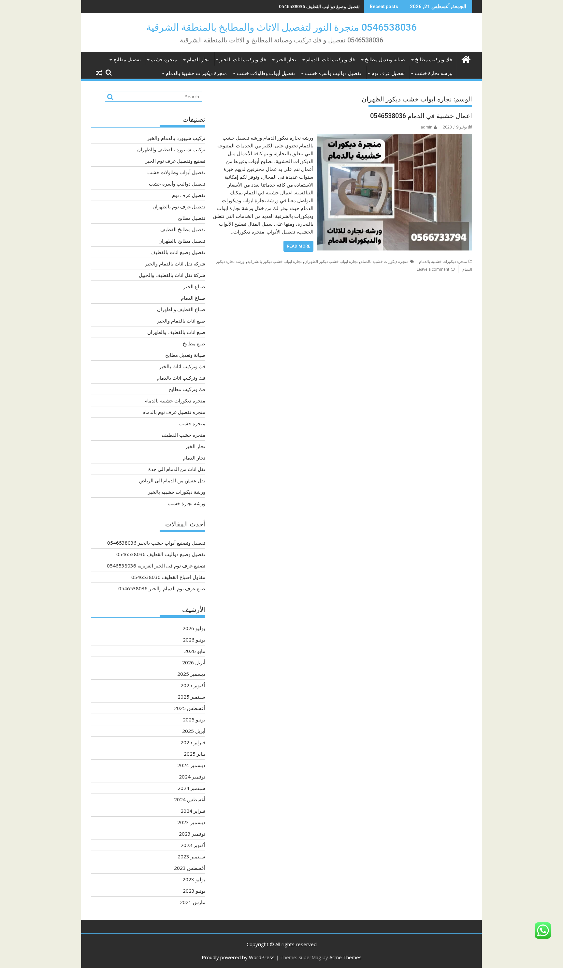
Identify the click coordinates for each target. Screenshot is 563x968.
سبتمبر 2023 (191, 856)
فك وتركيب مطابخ (433, 60)
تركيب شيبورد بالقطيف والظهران (171, 149)
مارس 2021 (192, 902)
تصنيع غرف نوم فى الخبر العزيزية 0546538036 (314, 6)
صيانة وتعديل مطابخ (385, 60)
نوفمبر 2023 (192, 833)
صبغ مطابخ (194, 343)
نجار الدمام (198, 60)
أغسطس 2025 (189, 708)
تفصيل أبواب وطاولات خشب (266, 73)
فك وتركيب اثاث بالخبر (243, 60)
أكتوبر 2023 (192, 845)
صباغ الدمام (193, 298)
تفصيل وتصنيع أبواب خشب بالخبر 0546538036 (156, 542)
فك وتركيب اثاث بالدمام (330, 60)
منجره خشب (164, 60)
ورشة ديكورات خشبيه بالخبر (176, 492)
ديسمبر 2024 (191, 765)
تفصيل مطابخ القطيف (182, 229)
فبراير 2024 (192, 811)
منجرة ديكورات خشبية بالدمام (196, 73)
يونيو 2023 (194, 890)
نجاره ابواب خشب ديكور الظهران (331, 261)
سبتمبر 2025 (191, 696)
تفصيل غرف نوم (388, 73)
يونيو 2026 (194, 639)
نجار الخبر (286, 60)
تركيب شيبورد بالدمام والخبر (176, 138)
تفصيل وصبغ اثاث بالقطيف (178, 252)
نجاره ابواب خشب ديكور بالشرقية (274, 261)
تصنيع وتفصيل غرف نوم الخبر (175, 161)
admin (426, 127)
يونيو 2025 (194, 719)
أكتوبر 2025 (192, 685)
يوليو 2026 (193, 628)
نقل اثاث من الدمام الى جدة (176, 469)
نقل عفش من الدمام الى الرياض (172, 480)
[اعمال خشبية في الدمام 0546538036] (394, 137)
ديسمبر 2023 (191, 822)
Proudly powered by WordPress (238, 957)
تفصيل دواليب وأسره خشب (333, 73)
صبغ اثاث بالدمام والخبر (181, 320)
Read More (298, 246)
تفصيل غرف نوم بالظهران (178, 206)
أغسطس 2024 (189, 799)
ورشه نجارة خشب (433, 73)
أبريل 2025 (193, 731)
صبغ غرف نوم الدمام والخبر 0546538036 (161, 588)
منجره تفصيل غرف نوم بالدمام (173, 412)
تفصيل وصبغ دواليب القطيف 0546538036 (160, 554)
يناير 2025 (194, 753)
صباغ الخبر (194, 286)
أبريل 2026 (193, 662)
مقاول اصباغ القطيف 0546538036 (168, 577)
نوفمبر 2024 (192, 776)
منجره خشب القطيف (183, 434)
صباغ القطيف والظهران (181, 309)
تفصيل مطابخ (127, 60)
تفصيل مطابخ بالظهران (181, 240)
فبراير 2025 (192, 742)
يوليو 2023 (193, 879)
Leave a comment (433, 269)
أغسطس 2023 (189, 868)
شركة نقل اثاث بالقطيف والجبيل (172, 275)
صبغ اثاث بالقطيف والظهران (176, 332)
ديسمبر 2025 (191, 674)
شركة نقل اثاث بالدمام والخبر (175, 263)
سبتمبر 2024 (191, 788)
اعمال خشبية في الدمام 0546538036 (421, 116)
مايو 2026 (194, 651)
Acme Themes (345, 957)
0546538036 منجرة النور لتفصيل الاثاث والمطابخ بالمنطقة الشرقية (281, 27)
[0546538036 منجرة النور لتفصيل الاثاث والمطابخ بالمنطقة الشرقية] (465, 58)
